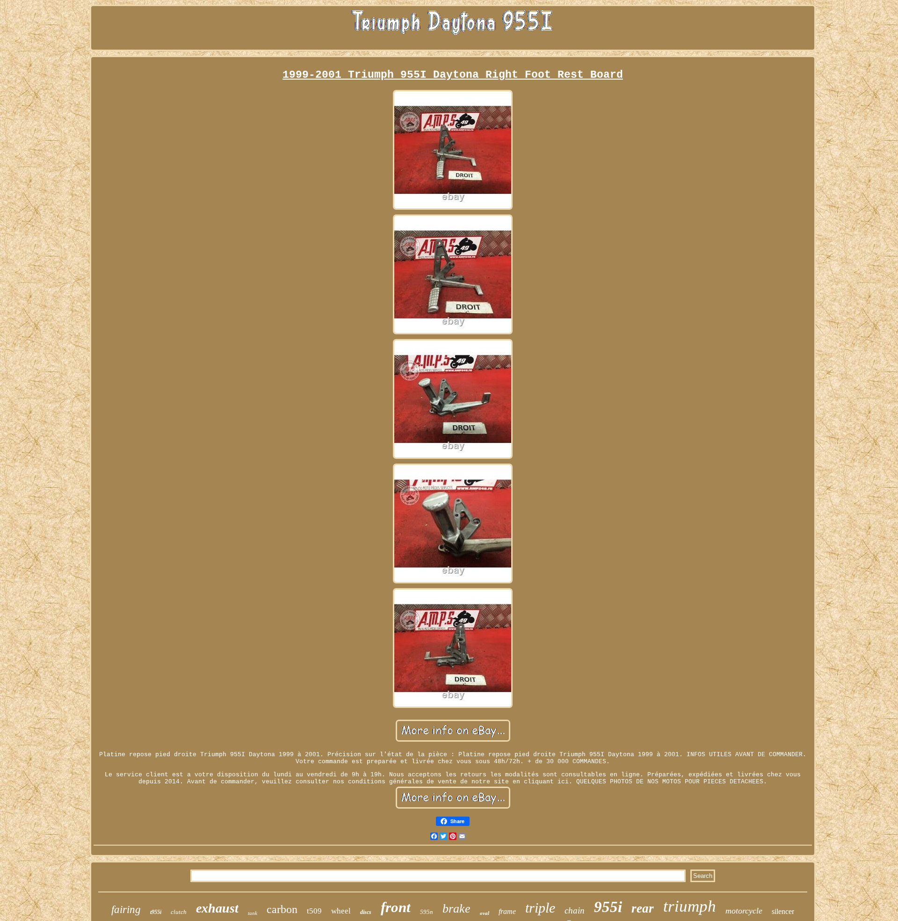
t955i (155, 912)
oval (484, 913)
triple (540, 907)
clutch (179, 911)
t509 (314, 910)
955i (608, 907)
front (396, 907)
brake (456, 908)
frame (507, 911)
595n (426, 911)
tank (252, 913)
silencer (783, 911)
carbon (282, 909)
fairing (126, 909)
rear (642, 908)
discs (365, 912)
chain (575, 910)
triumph (689, 906)
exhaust (217, 908)
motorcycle (743, 910)
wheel (341, 910)
